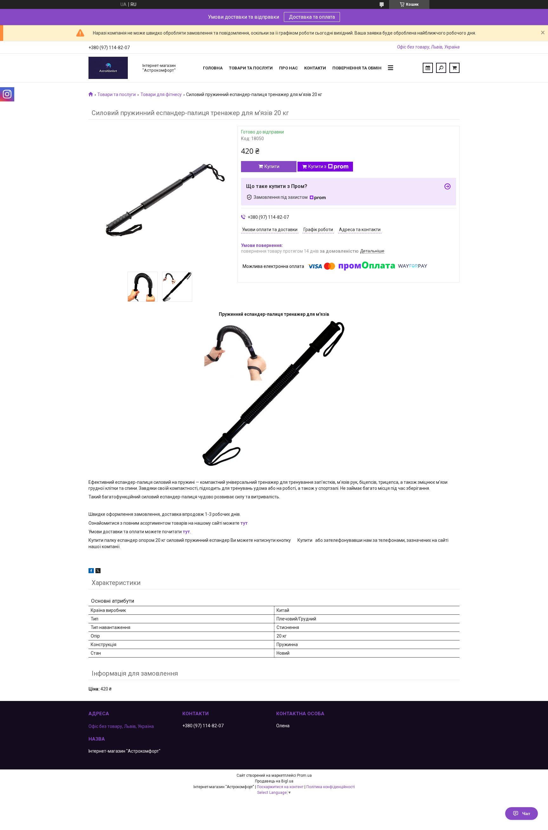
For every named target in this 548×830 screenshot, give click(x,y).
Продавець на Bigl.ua (274, 781)
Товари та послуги (251, 68)
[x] (98, 571)
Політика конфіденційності (330, 787)
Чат (526, 813)
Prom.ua (304, 775)
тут (244, 523)
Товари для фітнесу (161, 94)
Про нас (288, 68)
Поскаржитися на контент (280, 787)
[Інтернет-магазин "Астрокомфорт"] (112, 68)
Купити (271, 166)
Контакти (315, 68)
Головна (213, 68)
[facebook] (91, 571)
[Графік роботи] (428, 68)
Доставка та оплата (312, 17)
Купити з (317, 166)
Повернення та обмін (357, 68)
